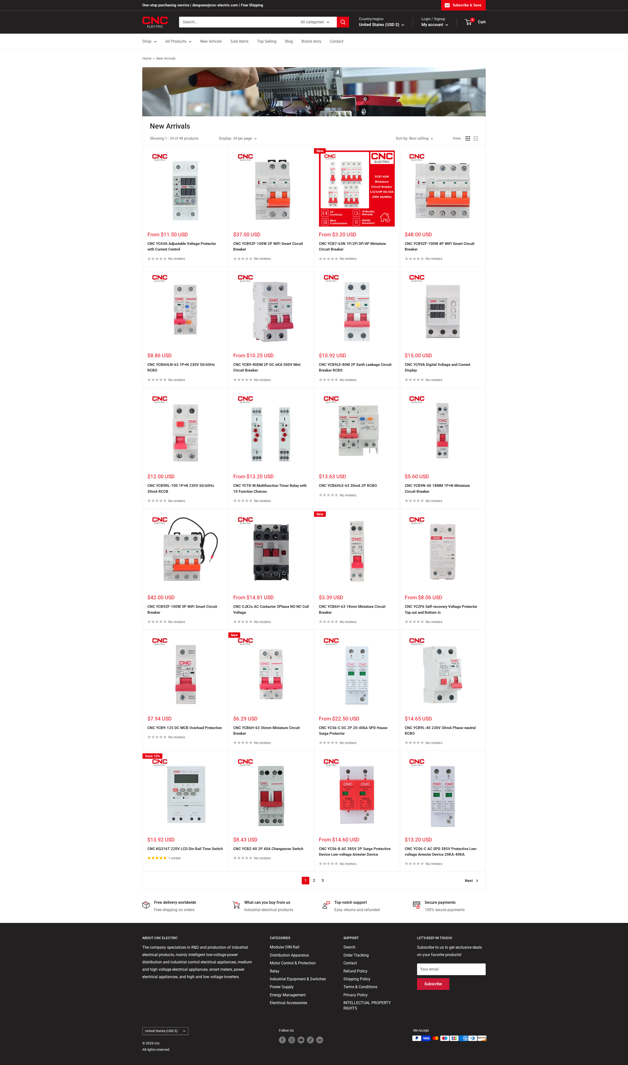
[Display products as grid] (468, 138)
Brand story (311, 41)
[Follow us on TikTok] (310, 1039)
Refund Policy (355, 971)
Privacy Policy (355, 995)
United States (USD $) (161, 1031)
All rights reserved (155, 1050)
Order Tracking (356, 955)
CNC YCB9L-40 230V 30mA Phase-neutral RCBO (440, 731)
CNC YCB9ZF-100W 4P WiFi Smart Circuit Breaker (439, 246)
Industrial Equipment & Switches (298, 979)
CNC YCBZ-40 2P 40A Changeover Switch (268, 849)
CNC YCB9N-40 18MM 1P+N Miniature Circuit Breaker (437, 488)
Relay (274, 971)
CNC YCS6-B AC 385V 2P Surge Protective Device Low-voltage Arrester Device (355, 852)
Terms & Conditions (360, 987)
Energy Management (288, 995)
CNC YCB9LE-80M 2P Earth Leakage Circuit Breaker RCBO (355, 367)
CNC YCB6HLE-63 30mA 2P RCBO (348, 485)
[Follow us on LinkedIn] (319, 1039)
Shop (146, 41)
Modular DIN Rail (284, 947)
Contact (336, 41)
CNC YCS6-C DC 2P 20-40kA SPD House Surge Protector (353, 731)
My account (432, 24)
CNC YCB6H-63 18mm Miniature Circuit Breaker (352, 609)
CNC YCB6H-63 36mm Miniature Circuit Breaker (266, 731)
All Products (175, 41)
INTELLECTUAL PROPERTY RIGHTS (367, 1005)
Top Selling (266, 41)
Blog (289, 41)
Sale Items (239, 41)
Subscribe (433, 984)
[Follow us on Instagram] (291, 1039)
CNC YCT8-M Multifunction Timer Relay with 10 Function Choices (270, 488)
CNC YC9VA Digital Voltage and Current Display (437, 367)
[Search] (343, 22)
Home (146, 58)
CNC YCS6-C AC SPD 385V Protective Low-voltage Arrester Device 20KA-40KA (441, 852)
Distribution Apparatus (289, 955)
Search (349, 947)
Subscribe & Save (467, 5)
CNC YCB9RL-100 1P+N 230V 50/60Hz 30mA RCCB (180, 488)
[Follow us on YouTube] (301, 1039)
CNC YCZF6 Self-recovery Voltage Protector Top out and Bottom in (441, 609)
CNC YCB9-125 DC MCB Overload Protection (184, 728)
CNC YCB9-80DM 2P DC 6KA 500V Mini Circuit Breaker (267, 367)
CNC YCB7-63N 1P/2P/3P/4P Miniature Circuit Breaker (352, 246)
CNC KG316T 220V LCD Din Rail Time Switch (185, 849)
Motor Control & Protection (293, 963)
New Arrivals (211, 41)
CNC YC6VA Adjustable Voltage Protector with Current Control (181, 246)
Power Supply (282, 987)
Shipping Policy (356, 979)
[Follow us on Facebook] (282, 1039)
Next (469, 881)
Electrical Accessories (288, 1002)
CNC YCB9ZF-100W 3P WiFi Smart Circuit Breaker (182, 609)
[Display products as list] (476, 138)
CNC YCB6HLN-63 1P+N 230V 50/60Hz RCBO (181, 367)
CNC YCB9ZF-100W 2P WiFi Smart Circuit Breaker (268, 246)
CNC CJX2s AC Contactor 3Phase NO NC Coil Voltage (271, 609)
